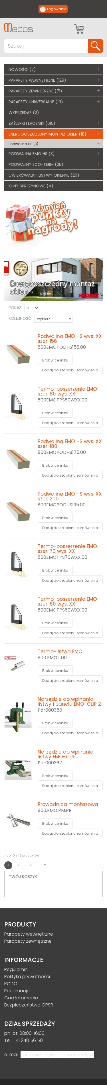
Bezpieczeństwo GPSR (28, 1005)
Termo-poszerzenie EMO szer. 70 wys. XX (67, 549)
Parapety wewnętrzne (28, 934)
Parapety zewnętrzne (28, 941)
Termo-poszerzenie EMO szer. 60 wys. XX (67, 601)
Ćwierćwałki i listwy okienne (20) (44, 175)
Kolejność (20, 318)
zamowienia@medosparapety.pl (57, 1054)
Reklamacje (17, 990)
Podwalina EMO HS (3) (32, 153)
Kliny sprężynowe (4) (31, 186)
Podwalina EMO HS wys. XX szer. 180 (70, 444)
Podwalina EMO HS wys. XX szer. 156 (70, 338)
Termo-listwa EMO (60, 651)
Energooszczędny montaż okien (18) (47, 134)
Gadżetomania (21, 998)
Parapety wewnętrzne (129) (37, 80)
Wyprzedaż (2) (24, 112)
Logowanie (56, 9)
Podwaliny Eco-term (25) (36, 164)
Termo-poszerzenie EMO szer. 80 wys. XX (67, 391)
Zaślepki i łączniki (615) (32, 123)
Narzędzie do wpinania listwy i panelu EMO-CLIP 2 (69, 701)
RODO (10, 983)
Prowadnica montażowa (68, 804)
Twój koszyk (79, 27)
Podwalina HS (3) (23, 143)
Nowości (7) (22, 69)
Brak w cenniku (55, 360)
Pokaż (15, 307)
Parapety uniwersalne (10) (36, 102)
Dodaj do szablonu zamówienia (70, 370)
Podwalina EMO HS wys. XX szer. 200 (70, 496)
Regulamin (16, 969)
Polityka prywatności (27, 976)
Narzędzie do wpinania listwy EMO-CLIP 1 (66, 754)
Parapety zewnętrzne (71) (35, 91)
